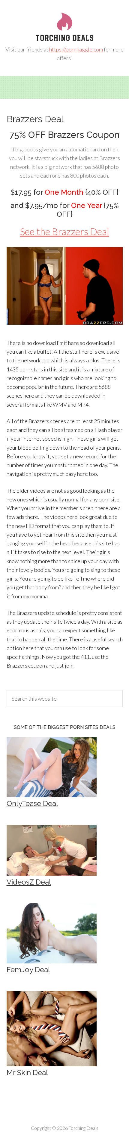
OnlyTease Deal (32, 803)
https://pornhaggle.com (76, 49)
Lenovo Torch (64, 27)
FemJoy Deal (28, 969)
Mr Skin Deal (27, 1072)
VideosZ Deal (29, 882)
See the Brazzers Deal (64, 231)
